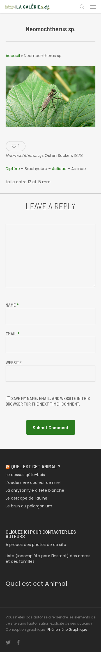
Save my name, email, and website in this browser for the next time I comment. (48, 401)
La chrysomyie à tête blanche (35, 490)
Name (12, 304)
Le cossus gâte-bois (25, 474)
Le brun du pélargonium (29, 506)
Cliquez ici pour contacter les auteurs (41, 534)
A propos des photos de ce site (36, 544)
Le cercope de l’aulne (26, 498)
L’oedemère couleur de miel (33, 482)
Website (14, 362)
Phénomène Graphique (67, 629)
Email (12, 333)
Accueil (13, 55)
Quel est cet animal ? (35, 466)
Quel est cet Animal (36, 583)
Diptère (13, 168)
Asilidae (60, 168)
